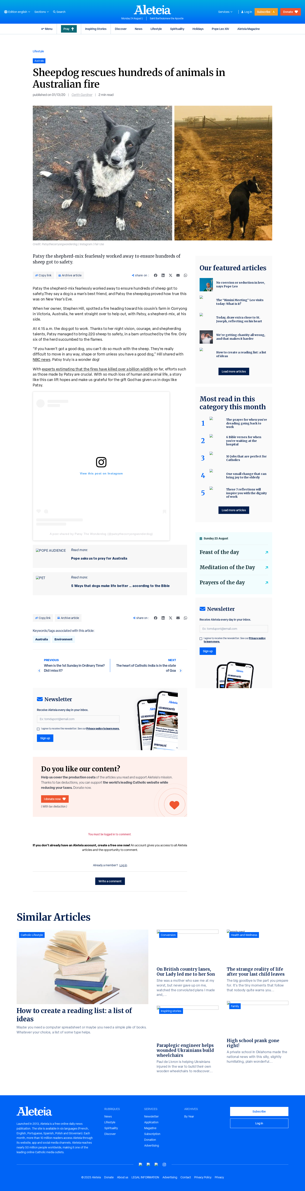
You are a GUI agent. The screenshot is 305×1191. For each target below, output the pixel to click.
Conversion (168, 935)
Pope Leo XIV (220, 29)
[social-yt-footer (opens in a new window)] (141, 1164)
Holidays (198, 29)
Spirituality (177, 29)
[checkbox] (38, 729)
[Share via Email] (178, 275)
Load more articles (234, 371)
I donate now (52, 799)
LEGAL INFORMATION (145, 1177)
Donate (288, 12)
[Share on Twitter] (170, 275)
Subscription (152, 1134)
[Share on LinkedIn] (163, 275)
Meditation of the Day (227, 567)
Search (61, 12)
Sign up (45, 738)
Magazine (150, 1128)
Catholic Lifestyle (32, 935)
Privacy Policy (202, 1177)
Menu (48, 29)
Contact (186, 1177)
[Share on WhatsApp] (185, 275)
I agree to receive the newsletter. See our (80, 728)
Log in (248, 12)
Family (235, 1006)
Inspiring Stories (95, 29)
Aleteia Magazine (248, 29)
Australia (41, 639)
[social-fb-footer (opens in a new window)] (148, 1164)
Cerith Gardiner (82, 95)
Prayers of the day (222, 582)
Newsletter (151, 1116)
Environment (63, 639)
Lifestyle (156, 29)
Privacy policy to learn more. (103, 728)
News (138, 29)
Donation (150, 1140)
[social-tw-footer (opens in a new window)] (156, 1164)
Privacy (219, 1177)
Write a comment (110, 881)
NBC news (41, 359)
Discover (121, 29)
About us (122, 1177)
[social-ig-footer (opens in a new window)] (164, 1164)
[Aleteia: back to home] (152, 9)
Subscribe (263, 12)
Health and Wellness (244, 935)
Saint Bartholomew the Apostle (167, 18)
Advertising (151, 1145)
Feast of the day (219, 552)
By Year (189, 1116)
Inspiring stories (171, 1011)
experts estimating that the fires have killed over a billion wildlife (97, 369)
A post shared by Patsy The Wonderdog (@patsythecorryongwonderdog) (101, 533)
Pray (66, 29)
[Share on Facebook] (155, 275)
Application (151, 1122)
